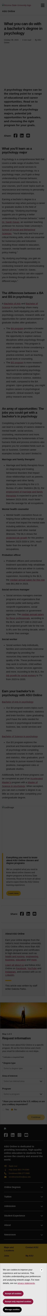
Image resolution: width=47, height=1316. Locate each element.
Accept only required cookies (18, 1301)
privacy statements (26, 1283)
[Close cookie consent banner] (41, 1270)
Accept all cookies (13, 1293)
